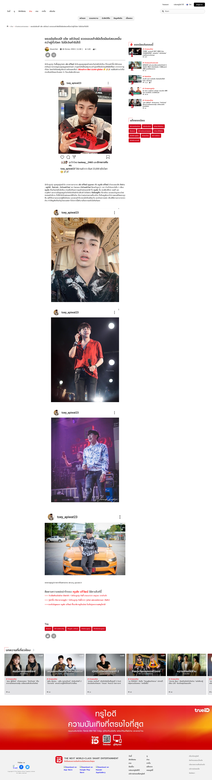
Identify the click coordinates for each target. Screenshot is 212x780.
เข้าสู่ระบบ (199, 4)
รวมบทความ (93, 18)
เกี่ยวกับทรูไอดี (194, 756)
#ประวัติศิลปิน (158, 131)
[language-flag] (187, 5)
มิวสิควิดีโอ (106, 18)
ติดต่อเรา (192, 773)
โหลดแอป (166, 4)
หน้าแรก (82, 18)
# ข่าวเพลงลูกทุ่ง (148, 88)
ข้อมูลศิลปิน (118, 18)
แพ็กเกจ (149, 766)
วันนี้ (8, 11)
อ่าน (30, 11)
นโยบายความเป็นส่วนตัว (197, 764)
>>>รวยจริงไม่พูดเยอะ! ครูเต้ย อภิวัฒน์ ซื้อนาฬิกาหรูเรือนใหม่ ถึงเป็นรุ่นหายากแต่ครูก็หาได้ (75, 604)
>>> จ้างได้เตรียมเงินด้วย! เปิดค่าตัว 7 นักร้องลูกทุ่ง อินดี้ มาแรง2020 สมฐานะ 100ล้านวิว (76, 595)
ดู (14, 11)
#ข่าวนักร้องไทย (59, 629)
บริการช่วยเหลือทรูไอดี (137, 773)
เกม (37, 11)
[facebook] (21, 767)
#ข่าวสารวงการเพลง (144, 131)
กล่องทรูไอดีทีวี (134, 770)
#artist (48, 629)
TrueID (13, 5)
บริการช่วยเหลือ (194, 768)
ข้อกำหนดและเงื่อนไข (196, 760)
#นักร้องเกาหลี (134, 140)
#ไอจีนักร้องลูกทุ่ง (99, 629)
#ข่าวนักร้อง (156, 135)
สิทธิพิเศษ (22, 11)
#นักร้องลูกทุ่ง (85, 629)
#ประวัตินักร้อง (158, 126)
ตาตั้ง (44, 11)
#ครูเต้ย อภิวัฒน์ (72, 629)
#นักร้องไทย (147, 126)
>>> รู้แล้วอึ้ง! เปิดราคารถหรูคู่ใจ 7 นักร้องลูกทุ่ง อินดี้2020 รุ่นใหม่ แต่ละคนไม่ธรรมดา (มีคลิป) (77, 600)
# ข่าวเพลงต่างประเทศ (150, 62)
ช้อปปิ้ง (131, 766)
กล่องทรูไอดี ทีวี (179, 4)
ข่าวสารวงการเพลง (21, 26)
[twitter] (27, 767)
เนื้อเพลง (129, 18)
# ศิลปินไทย (147, 76)
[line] (15, 767)
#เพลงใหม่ (145, 135)
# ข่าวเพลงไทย (148, 49)
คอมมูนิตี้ (150, 770)
